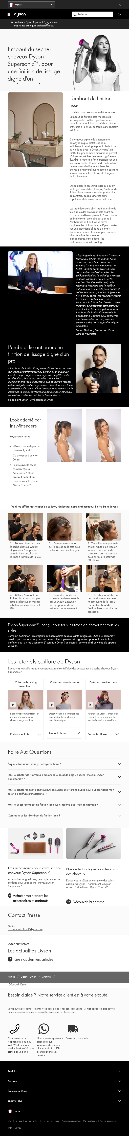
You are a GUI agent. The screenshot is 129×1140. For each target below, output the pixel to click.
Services (12, 1081)
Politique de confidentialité (26, 1121)
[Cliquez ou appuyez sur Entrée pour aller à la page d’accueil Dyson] (20, 15)
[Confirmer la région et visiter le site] (120, 4)
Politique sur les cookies (49, 1121)
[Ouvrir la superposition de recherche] (92, 14)
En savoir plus (15, 1100)
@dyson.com (35, 929)
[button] (64, 764)
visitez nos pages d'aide (95, 1008)
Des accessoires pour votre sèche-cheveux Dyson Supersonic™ (34, 870)
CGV (10, 1121)
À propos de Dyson (17, 1091)
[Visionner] (13, 704)
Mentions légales (90, 1121)
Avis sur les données (108, 1121)
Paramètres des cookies (71, 1121)
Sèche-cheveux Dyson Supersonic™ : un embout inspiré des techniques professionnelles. (33, 24)
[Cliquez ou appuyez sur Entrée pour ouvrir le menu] (9, 14)
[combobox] (31, 4)
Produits (12, 1071)
